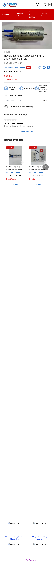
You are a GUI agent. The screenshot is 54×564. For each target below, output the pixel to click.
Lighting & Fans (44, 14)
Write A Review (27, 131)
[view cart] (50, 4)
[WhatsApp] (44, 67)
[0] (50, 4)
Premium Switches (19, 14)
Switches (5, 14)
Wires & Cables (32, 14)
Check (45, 100)
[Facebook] (48, 67)
